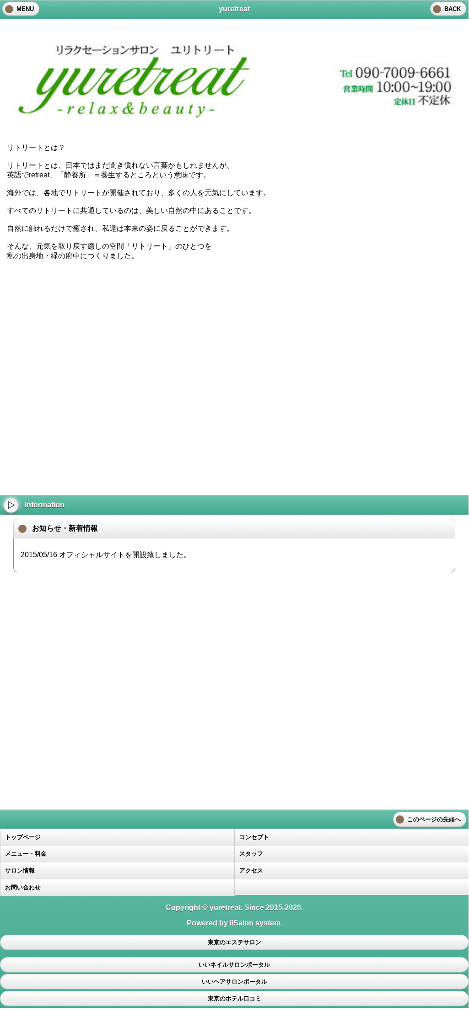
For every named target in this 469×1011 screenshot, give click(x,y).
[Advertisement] (234, 323)
